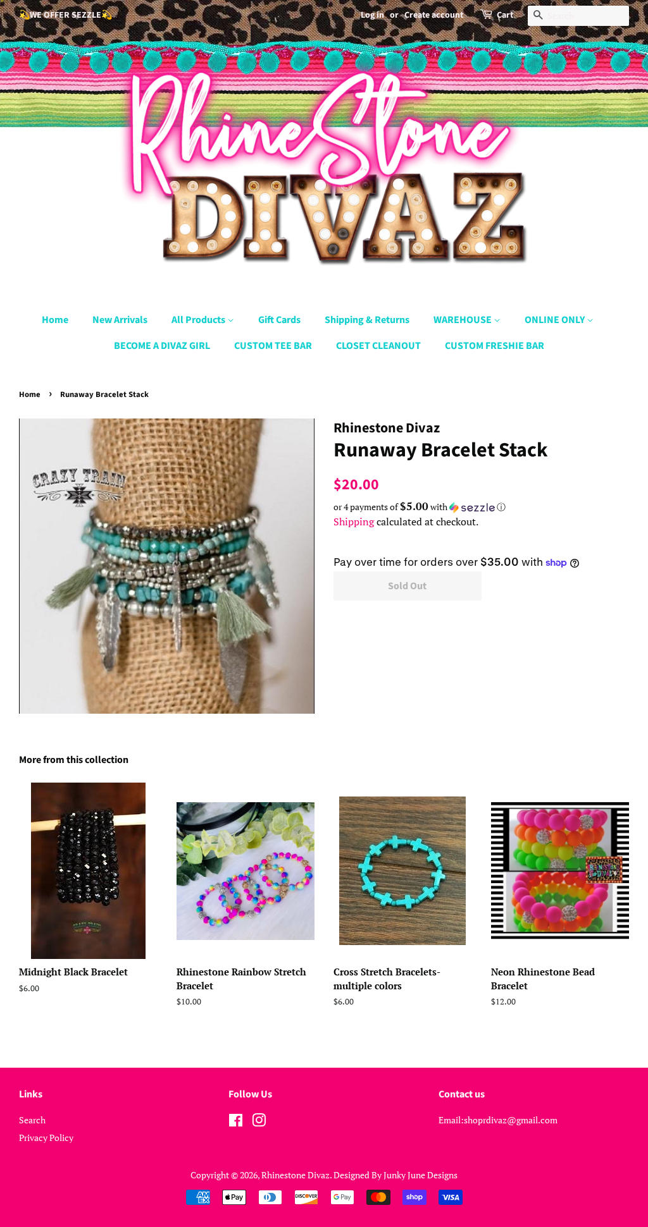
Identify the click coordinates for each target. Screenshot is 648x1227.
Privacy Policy (46, 1138)
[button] (481, 507)
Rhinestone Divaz (295, 1175)
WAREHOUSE (463, 320)
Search (32, 1120)
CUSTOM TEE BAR (273, 346)
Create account (433, 15)
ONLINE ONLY (556, 320)
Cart (505, 15)
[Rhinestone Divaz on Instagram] (259, 1122)
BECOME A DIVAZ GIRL (162, 346)
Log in (372, 15)
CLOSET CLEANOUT (378, 346)
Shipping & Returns (367, 320)
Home (55, 320)
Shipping (353, 521)
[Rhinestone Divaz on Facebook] (235, 1122)
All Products (199, 320)
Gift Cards (279, 320)
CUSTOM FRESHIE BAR (494, 346)
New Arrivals (119, 320)
